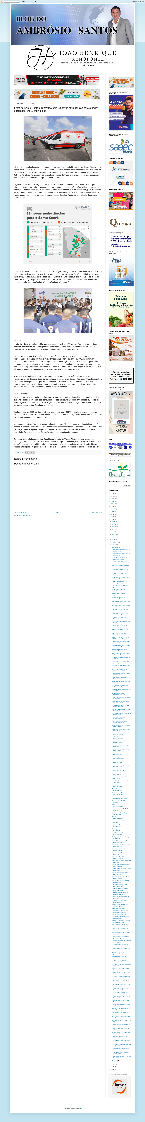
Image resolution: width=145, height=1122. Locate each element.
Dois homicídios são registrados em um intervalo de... (121, 749)
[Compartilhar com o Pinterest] (34, 452)
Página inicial (58, 512)
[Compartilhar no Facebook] (32, 452)
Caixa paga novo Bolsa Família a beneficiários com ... (120, 574)
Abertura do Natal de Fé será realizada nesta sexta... (121, 869)
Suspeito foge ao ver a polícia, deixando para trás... (119, 562)
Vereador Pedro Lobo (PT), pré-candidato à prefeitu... (120, 905)
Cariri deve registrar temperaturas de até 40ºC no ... (121, 658)
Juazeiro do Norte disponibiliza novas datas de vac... (121, 853)
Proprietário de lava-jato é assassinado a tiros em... (121, 985)
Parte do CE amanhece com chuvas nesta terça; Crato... (120, 841)
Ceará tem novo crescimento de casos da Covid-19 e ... (121, 973)
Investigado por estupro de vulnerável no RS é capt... (121, 1044)
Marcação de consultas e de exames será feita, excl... (121, 1048)
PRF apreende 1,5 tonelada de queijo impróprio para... (121, 673)
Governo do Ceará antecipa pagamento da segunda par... (119, 953)
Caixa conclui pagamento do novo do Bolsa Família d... (121, 997)
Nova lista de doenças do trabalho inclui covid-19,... (120, 969)
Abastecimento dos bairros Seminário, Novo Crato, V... (121, 773)
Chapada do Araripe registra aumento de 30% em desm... (121, 865)
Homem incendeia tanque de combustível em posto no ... (119, 769)
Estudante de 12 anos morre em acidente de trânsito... (119, 737)
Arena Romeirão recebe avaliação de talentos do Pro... (121, 550)
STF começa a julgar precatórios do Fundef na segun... (121, 677)
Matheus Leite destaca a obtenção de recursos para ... (121, 873)
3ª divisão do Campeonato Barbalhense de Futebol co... (120, 909)
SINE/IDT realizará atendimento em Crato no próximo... (121, 833)
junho (113, 534)
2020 (112, 511)
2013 (112, 493)
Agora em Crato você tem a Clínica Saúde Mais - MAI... (120, 929)
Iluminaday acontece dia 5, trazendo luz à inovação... (121, 977)
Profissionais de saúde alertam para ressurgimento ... (120, 745)
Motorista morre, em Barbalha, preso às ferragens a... (121, 957)
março (113, 526)
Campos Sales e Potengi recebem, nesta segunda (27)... (120, 765)
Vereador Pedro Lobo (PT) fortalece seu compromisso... (121, 801)
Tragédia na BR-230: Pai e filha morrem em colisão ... (119, 741)
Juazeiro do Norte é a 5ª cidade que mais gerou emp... (120, 877)
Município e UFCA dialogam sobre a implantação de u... (121, 845)
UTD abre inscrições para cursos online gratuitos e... (120, 817)
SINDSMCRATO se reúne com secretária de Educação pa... (120, 610)
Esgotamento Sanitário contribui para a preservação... (121, 681)
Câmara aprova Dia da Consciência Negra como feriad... (120, 989)
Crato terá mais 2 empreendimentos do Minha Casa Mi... (120, 614)
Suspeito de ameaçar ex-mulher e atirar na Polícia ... (120, 1036)
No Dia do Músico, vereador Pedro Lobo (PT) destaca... (121, 578)
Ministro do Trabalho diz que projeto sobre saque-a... (121, 933)
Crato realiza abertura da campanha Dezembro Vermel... (120, 1001)
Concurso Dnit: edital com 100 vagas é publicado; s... (121, 665)
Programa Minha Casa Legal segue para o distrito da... (120, 586)
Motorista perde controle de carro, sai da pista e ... (121, 821)
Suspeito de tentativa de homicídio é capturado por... (121, 554)
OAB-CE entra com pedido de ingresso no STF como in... (119, 669)
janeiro (114, 521)
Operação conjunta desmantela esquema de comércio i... (119, 649)
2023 (112, 519)
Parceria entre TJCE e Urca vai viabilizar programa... (119, 626)
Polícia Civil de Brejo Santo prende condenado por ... (120, 1052)
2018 (112, 506)
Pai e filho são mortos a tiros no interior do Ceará (120, 685)
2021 (112, 514)
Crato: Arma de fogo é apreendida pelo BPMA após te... (120, 937)
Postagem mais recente (20, 512)
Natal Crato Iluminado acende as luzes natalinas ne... (121, 1017)
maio (113, 532)
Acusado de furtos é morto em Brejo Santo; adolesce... (121, 781)
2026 (112, 1069)
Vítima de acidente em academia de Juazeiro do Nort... (120, 642)
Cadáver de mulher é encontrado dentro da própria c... (120, 889)
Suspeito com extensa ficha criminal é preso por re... (121, 1056)
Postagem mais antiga (96, 512)
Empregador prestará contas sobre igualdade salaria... (120, 785)
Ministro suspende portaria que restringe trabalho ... (119, 598)
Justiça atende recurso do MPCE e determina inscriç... (120, 809)
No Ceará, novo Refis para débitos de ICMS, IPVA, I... (121, 965)
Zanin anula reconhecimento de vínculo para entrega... (119, 582)
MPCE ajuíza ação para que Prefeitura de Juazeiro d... (121, 566)
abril (113, 529)
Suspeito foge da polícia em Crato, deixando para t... (120, 825)
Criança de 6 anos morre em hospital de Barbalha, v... (121, 1005)
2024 (112, 1064)
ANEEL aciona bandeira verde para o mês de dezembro (121, 654)
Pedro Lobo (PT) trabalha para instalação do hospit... (119, 634)
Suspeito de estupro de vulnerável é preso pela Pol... (121, 897)
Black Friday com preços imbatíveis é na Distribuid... (121, 697)
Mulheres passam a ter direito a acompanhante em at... (119, 849)
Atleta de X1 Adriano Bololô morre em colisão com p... (121, 1008)
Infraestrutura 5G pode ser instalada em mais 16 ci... (121, 1040)
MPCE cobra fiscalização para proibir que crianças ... (121, 861)
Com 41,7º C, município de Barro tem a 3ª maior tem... (121, 709)
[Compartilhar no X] (30, 452)
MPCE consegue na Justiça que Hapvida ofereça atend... (120, 757)
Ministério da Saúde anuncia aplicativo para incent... (119, 717)
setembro (114, 542)
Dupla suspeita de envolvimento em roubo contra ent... (121, 602)
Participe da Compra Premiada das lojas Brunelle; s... (120, 917)
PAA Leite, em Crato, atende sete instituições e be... (120, 777)
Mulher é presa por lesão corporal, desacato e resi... (120, 881)
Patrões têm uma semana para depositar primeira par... (119, 721)
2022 (112, 516)
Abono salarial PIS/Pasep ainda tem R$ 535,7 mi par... (121, 725)
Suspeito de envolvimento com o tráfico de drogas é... (120, 570)
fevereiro (114, 524)
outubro (114, 544)
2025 (112, 1066)
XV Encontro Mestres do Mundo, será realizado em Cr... (120, 805)
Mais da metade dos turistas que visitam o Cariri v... (120, 813)
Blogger (80, 1108)
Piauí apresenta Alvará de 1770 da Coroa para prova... (120, 981)
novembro (114, 547)
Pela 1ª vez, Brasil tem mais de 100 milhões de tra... (120, 1028)
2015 (112, 498)
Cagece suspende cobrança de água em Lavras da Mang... (120, 701)
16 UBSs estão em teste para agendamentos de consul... (119, 594)
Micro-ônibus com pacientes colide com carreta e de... (120, 993)
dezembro (114, 1061)
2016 (112, 501)
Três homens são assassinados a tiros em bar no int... (121, 925)
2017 (112, 504)
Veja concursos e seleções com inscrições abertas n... (119, 761)
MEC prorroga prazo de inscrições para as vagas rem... (120, 661)
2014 (112, 496)
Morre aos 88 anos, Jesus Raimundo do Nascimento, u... (121, 1025)
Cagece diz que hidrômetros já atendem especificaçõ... (119, 558)
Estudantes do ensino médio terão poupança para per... (120, 893)
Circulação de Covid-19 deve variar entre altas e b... (121, 1013)
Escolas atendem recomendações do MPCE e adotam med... (121, 622)
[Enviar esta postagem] (22, 452)
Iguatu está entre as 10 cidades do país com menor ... (121, 689)
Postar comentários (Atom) (25, 515)
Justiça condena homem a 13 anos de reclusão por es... (121, 606)
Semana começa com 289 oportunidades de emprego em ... (121, 797)
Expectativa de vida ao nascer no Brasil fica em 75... (120, 945)
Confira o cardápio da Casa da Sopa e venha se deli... (121, 941)
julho (113, 537)
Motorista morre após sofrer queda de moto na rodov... (121, 713)
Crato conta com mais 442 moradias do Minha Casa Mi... (121, 645)
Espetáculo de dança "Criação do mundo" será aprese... (120, 857)
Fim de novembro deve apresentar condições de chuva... (120, 793)
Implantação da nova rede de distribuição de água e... (119, 961)
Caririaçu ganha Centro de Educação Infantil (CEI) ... (121, 837)
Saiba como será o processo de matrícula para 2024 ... (119, 885)
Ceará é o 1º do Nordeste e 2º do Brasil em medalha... (120, 733)
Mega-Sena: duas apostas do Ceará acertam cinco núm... (120, 705)
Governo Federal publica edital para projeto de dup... (121, 1032)
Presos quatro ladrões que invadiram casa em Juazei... (121, 949)
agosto (114, 539)
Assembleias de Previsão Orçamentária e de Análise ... (120, 693)
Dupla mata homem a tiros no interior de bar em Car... (121, 729)
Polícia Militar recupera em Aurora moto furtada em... (120, 590)
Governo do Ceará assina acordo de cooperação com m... (121, 921)
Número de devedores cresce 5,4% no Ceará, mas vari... (121, 630)
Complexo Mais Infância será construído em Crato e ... (119, 913)
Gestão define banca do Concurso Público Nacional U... (120, 638)
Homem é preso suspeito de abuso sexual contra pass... (120, 789)
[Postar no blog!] (28, 452)
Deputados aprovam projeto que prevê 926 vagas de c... (121, 1021)
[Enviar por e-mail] (26, 452)
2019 (112, 509)
